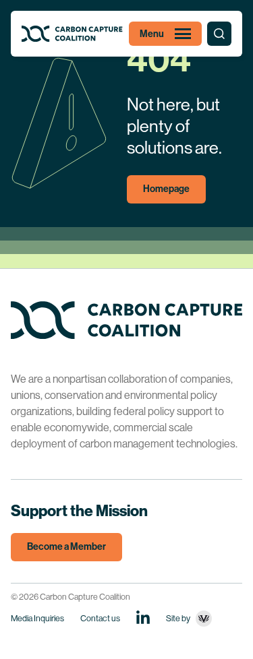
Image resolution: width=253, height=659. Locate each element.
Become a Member (66, 547)
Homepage (166, 189)
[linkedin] (143, 617)
